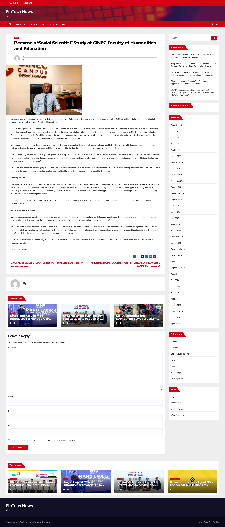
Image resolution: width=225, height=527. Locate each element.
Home (200, 522)
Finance (174, 348)
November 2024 (178, 255)
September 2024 (178, 268)
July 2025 (175, 206)
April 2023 (175, 324)
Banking (174, 341)
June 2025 (175, 212)
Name (11, 396)
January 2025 (177, 243)
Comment (12, 348)
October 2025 (176, 187)
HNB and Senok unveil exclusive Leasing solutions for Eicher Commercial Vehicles (32, 485)
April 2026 (175, 150)
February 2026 (177, 162)
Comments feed (177, 409)
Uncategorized (177, 379)
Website (11, 426)
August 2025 (176, 200)
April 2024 (175, 299)
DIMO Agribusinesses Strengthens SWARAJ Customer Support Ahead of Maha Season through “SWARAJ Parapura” (192, 92)
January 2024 (177, 317)
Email (11, 411)
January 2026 (177, 169)
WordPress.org (177, 415)
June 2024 (175, 286)
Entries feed (176, 403)
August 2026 (176, 125)
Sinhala (174, 366)
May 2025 (175, 218)
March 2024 (176, 305)
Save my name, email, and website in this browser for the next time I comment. (43, 440)
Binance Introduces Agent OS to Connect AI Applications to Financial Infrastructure (192, 485)
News (34, 24)
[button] (213, 24)
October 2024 (176, 262)
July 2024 (175, 280)
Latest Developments (54, 24)
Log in (173, 397)
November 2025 (178, 181)
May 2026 (175, 144)
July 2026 (175, 131)
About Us (21, 24)
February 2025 (177, 237)
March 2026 (176, 156)
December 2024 (178, 249)
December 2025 (178, 175)
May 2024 (175, 293)
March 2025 (176, 231)
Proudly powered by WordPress (17, 522)
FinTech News (19, 11)
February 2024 (177, 311)
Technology (176, 373)
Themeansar (46, 522)
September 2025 (178, 193)
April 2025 (175, 224)
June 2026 (175, 138)
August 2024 (176, 274)
